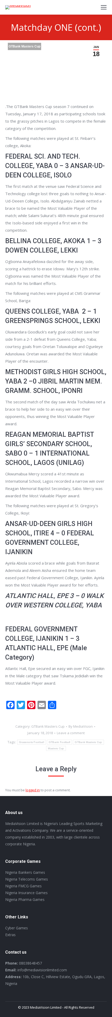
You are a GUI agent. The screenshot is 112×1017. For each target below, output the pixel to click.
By (81, 726)
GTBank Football (59, 742)
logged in (33, 790)
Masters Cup (56, 748)
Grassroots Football (31, 742)
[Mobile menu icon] (104, 7)
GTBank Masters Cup (24, 46)
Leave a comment (71, 733)
